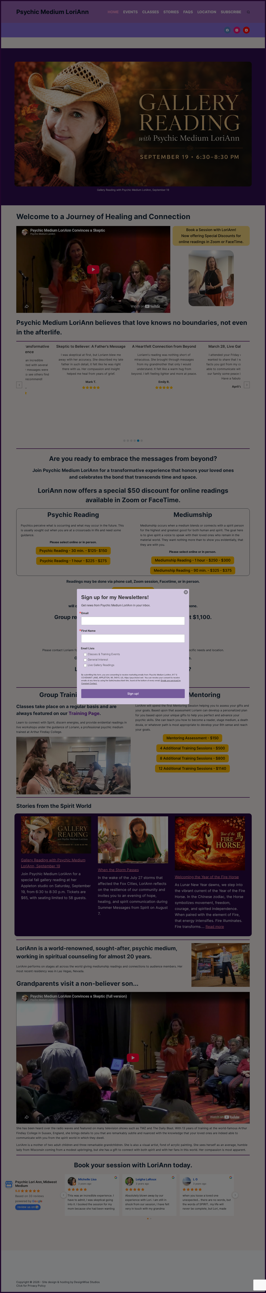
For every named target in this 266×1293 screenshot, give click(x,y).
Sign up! (133, 693)
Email (84, 613)
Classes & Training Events (104, 654)
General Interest (98, 659)
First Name (88, 630)
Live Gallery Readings (101, 665)
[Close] (186, 592)
